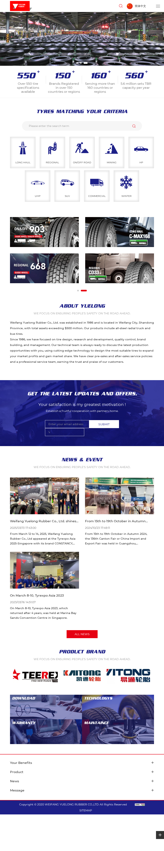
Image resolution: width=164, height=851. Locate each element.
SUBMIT (104, 424)
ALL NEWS (82, 634)
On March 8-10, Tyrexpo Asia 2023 (37, 595)
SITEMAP (85, 810)
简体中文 (140, 6)
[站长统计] (140, 804)
